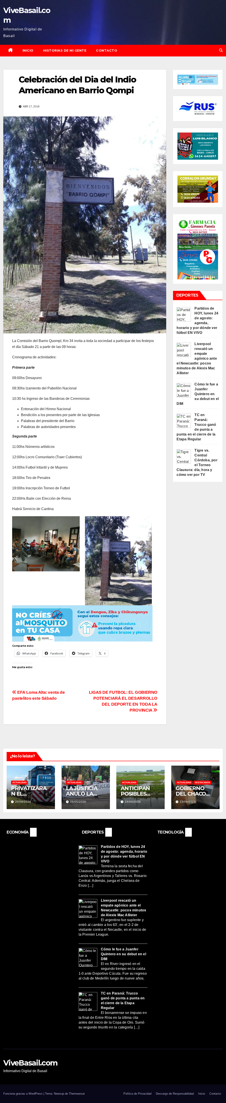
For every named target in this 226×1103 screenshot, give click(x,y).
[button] (221, 50)
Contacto (106, 50)
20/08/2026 (23, 801)
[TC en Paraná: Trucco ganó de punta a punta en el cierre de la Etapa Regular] (184, 420)
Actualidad (19, 782)
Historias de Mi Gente (65, 50)
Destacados (202, 782)
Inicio (28, 50)
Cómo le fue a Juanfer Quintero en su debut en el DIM (198, 394)
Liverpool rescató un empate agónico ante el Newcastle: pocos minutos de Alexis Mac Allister (197, 358)
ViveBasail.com (30, 1062)
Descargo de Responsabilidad (175, 1093)
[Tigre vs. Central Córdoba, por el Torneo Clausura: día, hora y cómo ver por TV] (184, 456)
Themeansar (77, 1093)
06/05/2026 (78, 801)
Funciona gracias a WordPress (23, 1093)
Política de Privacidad (137, 1093)
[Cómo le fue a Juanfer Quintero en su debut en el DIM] (184, 390)
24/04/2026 (133, 801)
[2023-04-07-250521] (82, 623)
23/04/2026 (188, 801)
